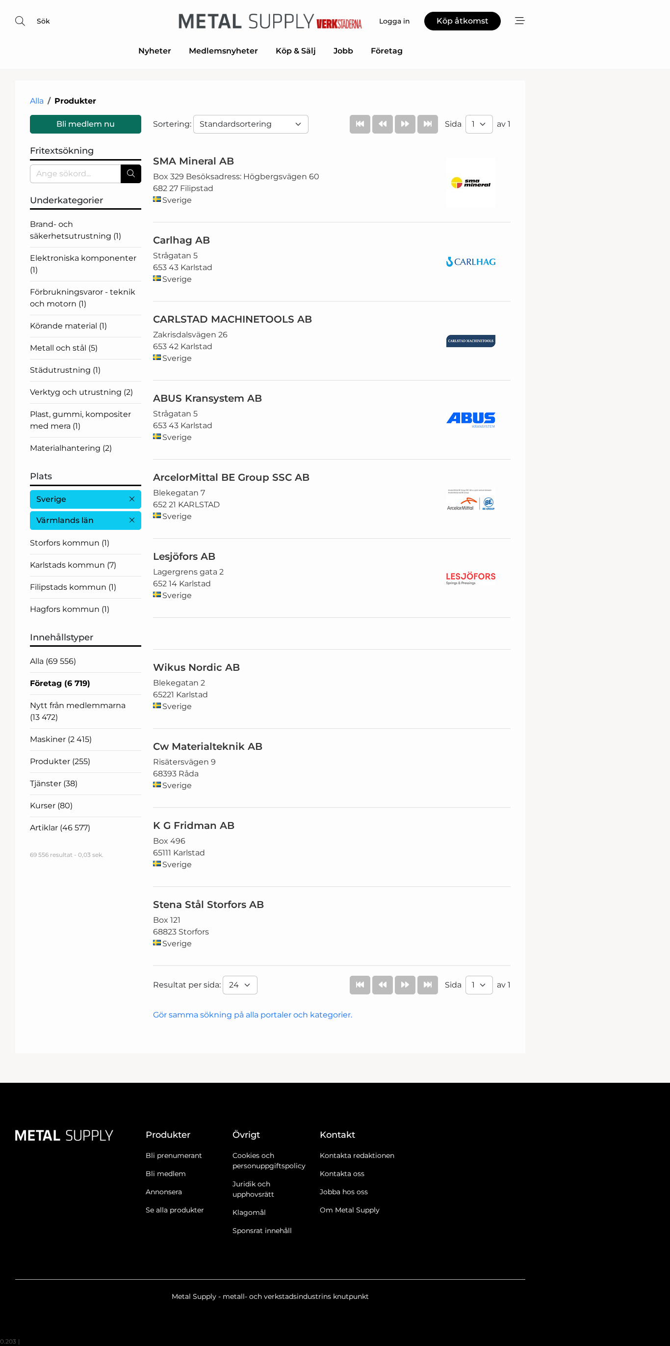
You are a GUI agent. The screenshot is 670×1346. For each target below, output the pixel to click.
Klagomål (249, 1212)
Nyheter (154, 50)
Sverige (51, 499)
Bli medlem (166, 1173)
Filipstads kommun (73, 587)
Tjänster (53, 783)
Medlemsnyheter (223, 50)
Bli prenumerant (174, 1155)
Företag (387, 50)
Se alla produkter (175, 1210)
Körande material (68, 325)
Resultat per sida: (188, 984)
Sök (43, 21)
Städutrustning (65, 370)
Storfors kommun (69, 543)
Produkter (60, 761)
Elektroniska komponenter (83, 264)
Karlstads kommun (73, 565)
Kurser (51, 805)
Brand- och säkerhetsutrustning (75, 230)
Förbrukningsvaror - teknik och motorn (82, 297)
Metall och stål (64, 348)
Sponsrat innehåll (262, 1230)
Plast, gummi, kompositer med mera (80, 420)
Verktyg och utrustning (81, 392)
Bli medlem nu (85, 124)
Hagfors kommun (69, 609)
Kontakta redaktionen (357, 1155)
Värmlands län (65, 520)
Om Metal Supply (350, 1210)
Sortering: (173, 124)
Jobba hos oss (344, 1191)
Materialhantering (71, 448)
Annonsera (164, 1191)
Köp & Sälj (296, 50)
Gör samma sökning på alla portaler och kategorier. (252, 1014)
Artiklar (60, 827)
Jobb (343, 50)
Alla (37, 101)
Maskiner (61, 739)
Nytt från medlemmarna (78, 711)
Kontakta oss (342, 1173)
